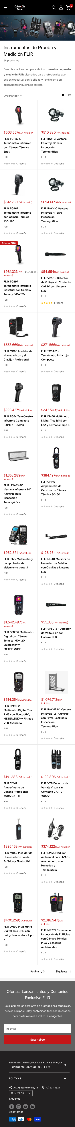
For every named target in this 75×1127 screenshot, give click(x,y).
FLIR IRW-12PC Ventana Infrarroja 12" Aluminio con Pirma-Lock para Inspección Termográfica (56, 718)
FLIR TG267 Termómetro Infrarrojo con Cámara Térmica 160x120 (17, 215)
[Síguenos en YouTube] (25, 1106)
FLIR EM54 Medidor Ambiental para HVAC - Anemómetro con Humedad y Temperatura (55, 861)
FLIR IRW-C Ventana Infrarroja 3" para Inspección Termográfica (54, 145)
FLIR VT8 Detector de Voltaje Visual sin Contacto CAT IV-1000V (54, 790)
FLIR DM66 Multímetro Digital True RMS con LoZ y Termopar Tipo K (55, 421)
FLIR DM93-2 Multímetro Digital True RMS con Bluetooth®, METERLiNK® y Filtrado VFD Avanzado (18, 714)
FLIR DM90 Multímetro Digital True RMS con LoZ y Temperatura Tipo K (18, 933)
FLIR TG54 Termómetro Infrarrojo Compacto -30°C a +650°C (18, 421)
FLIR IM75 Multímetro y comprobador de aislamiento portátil (18, 563)
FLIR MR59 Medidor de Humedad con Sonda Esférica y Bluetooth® (18, 857)
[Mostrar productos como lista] (69, 95)
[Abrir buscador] (54, 7)
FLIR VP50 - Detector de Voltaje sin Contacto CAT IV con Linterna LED (56, 284)
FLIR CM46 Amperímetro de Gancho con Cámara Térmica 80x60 (53, 488)
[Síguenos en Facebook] (11, 1106)
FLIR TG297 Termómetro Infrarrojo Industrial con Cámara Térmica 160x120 (17, 288)
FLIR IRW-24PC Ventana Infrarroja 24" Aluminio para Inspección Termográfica (17, 494)
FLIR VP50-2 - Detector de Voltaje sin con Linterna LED (56, 633)
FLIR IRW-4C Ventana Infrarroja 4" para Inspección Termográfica (54, 215)
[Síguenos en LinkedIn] (32, 1106)
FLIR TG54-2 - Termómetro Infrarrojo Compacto (55, 355)
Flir (6, 157)
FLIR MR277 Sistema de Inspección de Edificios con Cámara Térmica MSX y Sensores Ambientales (56, 939)
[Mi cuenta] (61, 7)
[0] (68, 7)
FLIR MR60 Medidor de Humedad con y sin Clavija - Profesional (18, 355)
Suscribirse (37, 1039)
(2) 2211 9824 (53, 1087)
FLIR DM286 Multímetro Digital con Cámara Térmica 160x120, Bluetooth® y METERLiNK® (18, 641)
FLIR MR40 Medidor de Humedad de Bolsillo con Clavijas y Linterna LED (55, 565)
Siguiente (61, 971)
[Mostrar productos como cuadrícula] (63, 95)
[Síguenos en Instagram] (18, 1106)
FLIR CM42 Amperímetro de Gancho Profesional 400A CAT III (16, 790)
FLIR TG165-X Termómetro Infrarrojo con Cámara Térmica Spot (17, 145)
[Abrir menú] (5, 7)
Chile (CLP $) (17, 1093)
